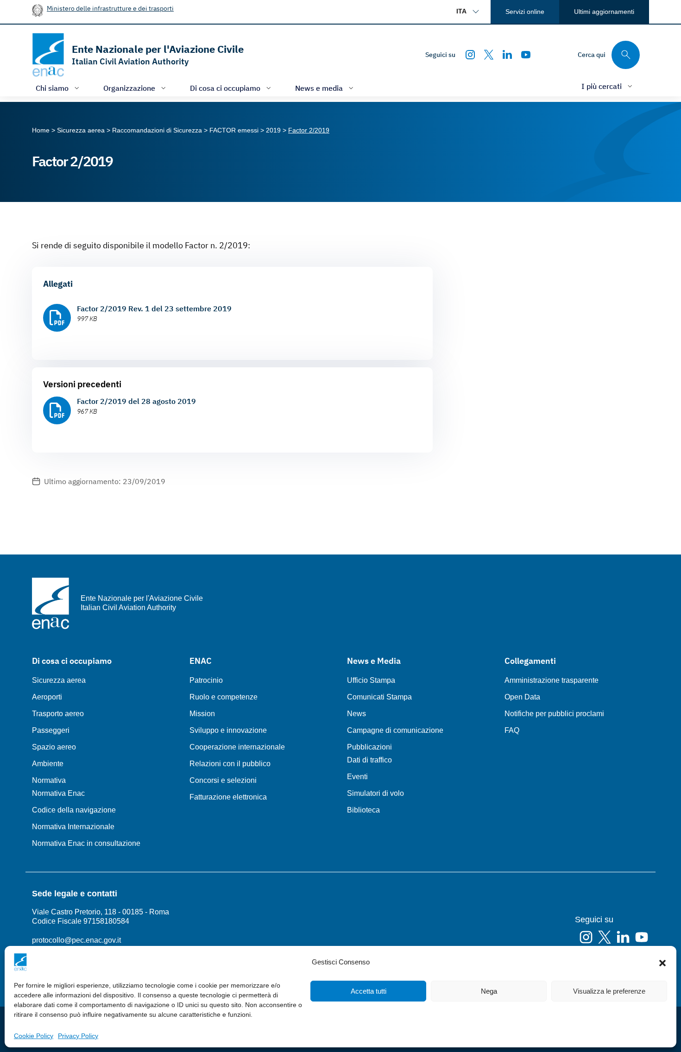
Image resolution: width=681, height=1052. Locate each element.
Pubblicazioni (369, 747)
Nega (489, 991)
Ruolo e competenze (223, 697)
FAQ (511, 730)
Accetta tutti (368, 991)
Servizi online (524, 11)
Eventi (357, 777)
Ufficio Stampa (371, 680)
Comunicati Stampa (379, 697)
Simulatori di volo (375, 793)
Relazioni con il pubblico (230, 764)
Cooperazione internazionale (237, 747)
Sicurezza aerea (59, 680)
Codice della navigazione (74, 810)
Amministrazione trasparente (551, 680)
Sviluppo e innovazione (228, 730)
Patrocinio (206, 680)
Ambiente (47, 764)
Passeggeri (50, 730)
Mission (202, 714)
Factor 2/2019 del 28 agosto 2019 (136, 401)
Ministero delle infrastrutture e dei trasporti (110, 8)
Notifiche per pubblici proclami (554, 714)
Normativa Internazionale (73, 827)
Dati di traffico (369, 760)
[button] (662, 962)
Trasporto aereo (58, 714)
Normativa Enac (58, 793)
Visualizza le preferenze (609, 991)
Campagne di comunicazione (395, 730)
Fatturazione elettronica (228, 797)
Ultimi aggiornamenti (604, 11)
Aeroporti (47, 697)
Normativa (49, 780)
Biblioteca (363, 810)
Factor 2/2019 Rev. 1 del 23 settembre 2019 (154, 308)
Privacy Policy (78, 1035)
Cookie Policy (33, 1035)
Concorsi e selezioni (223, 780)
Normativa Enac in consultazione (86, 843)
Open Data (522, 697)
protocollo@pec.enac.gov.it (76, 940)
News (356, 714)
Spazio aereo (54, 747)
